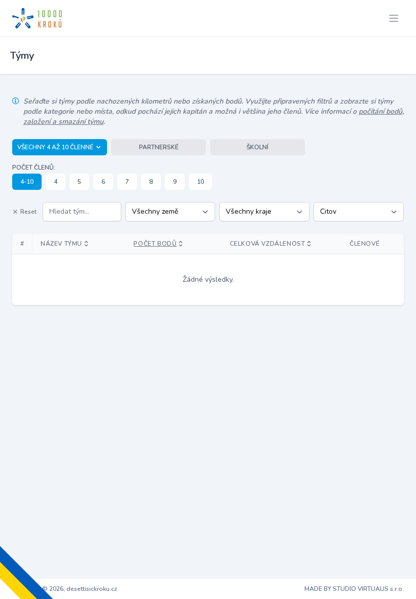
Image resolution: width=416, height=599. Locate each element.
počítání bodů (380, 111)
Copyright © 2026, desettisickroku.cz (64, 589)
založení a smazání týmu (63, 121)
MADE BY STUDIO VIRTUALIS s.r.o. (354, 589)
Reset (28, 212)
